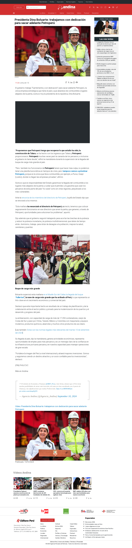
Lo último (42, 13)
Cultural (57, 524)
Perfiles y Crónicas (60, 533)
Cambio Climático (60, 538)
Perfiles (52, 2)
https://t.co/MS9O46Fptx (64, 389)
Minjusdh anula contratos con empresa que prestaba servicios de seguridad (106, 85)
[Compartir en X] (29, 498)
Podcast (86, 13)
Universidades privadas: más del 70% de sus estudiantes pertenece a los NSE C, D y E (106, 71)
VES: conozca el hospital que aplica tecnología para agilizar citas (62, 493)
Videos (79, 13)
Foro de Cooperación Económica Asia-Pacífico (99, 528)
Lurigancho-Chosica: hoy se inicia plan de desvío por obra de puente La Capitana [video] (106, 43)
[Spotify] (113, 7)
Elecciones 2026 (90, 522)
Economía (43, 531)
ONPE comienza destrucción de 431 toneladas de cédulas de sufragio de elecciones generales (41, 494)
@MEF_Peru (50, 384)
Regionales (43, 535)
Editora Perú (53, 542)
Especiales (60, 2)
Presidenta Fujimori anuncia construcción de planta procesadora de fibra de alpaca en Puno (21, 493)
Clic (56, 531)
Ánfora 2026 (59, 526)
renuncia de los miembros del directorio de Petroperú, (44, 198)
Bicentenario (43, 2)
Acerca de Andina (64, 542)
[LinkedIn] (97, 7)
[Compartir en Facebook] (27, 498)
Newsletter (95, 13)
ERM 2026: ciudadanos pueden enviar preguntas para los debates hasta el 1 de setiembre (106, 109)
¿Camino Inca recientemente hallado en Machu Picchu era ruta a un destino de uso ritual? (106, 78)
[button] (14, 486)
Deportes (58, 528)
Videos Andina (22, 472)
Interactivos (73, 531)
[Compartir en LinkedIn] (31, 498)
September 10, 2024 (67, 396)
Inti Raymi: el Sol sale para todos (95, 537)
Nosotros (73, 538)
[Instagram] (105, 7)
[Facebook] (90, 7)
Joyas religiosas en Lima (92, 526)
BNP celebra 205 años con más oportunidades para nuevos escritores (82, 493)
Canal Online (70, 13)
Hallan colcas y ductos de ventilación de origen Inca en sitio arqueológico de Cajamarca (106, 51)
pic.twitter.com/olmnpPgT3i (28, 391)
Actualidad (52, 13)
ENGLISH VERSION (47, 520)
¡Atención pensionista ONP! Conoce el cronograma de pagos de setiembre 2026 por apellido (107, 58)
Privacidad (80, 542)
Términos (73, 542)
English (19, 7)
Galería (62, 13)
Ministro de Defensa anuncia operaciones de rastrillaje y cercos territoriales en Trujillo (105, 93)
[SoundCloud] (109, 7)
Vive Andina (89, 2)
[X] (93, 7)
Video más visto (106, 19)
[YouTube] (101, 7)
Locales (42, 533)
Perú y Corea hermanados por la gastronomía (98, 535)
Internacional (44, 538)
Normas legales (71, 2)
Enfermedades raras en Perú (93, 524)
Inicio (42, 524)
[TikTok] (117, 7)
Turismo (80, 2)
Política (42, 528)
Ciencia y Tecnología (61, 535)
